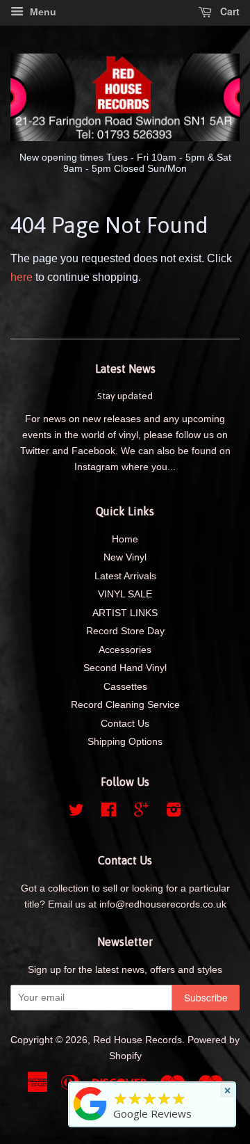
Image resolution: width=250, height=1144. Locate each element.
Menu (41, 11)
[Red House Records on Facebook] (109, 812)
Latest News (125, 368)
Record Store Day (125, 631)
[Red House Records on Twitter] (76, 812)
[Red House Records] (90, 1120)
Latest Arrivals (125, 576)
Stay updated (125, 395)
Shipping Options (125, 741)
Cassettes (125, 687)
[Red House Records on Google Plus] (141, 812)
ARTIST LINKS (125, 613)
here (21, 277)
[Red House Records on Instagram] (173, 812)
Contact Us (125, 723)
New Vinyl (125, 557)
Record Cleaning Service (125, 705)
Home (125, 539)
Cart (228, 11)
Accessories (125, 650)
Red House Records (137, 1040)
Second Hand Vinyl (125, 668)
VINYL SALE (125, 594)
